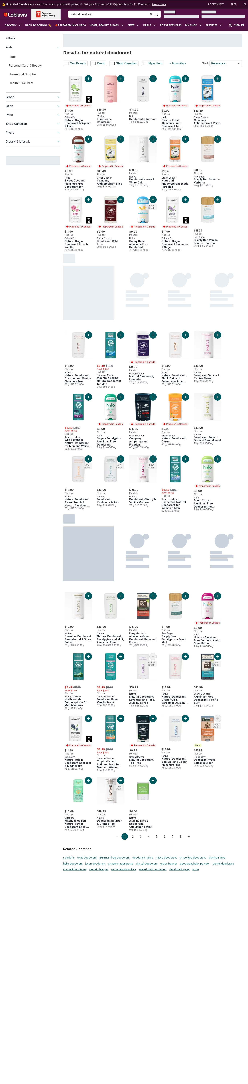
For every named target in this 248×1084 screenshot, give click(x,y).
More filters (179, 63)
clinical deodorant (146, 863)
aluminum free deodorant (114, 857)
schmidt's (68, 857)
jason (195, 869)
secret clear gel (98, 869)
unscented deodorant (193, 857)
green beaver (168, 863)
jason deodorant (95, 863)
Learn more (159, 4)
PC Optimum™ (216, 4)
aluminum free (217, 857)
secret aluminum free (123, 869)
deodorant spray (179, 869)
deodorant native (142, 857)
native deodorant (166, 857)
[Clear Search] (151, 14)
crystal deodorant (223, 863)
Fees (233, 4)
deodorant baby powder (195, 863)
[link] (116, 836)
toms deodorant (86, 857)
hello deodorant (72, 863)
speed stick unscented (152, 869)
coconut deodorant (74, 869)
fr (244, 4)
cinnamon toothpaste (120, 863)
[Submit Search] (156, 14)
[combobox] (114, 14)
